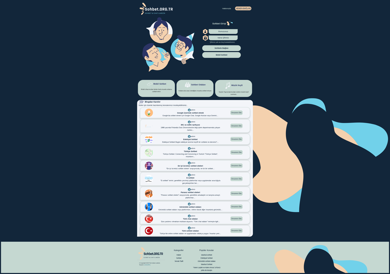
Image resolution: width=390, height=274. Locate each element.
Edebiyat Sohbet (206, 258)
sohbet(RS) (147, 265)
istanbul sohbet (206, 255)
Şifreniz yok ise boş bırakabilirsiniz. (222, 42)
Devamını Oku (236, 112)
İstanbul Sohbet (206, 264)
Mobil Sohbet (221, 55)
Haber (179, 255)
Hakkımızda (226, 9)
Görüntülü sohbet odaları (206, 261)
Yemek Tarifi (178, 261)
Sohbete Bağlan (221, 48)
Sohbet (178, 258)
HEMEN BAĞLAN (243, 8)
